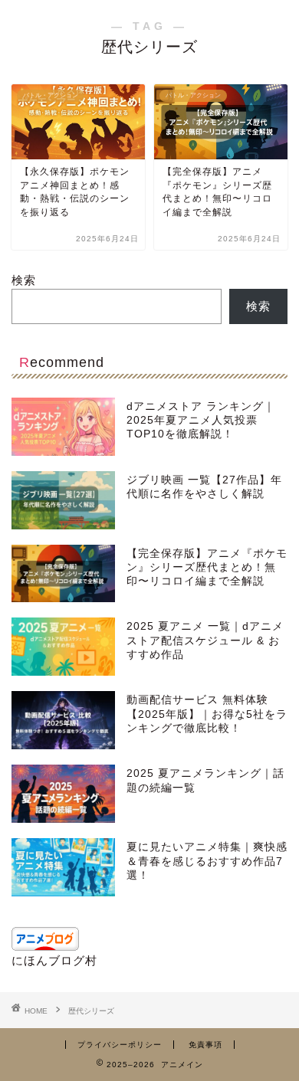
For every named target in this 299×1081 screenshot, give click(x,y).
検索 (24, 280)
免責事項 (205, 1044)
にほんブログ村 (54, 960)
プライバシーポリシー (119, 1044)
